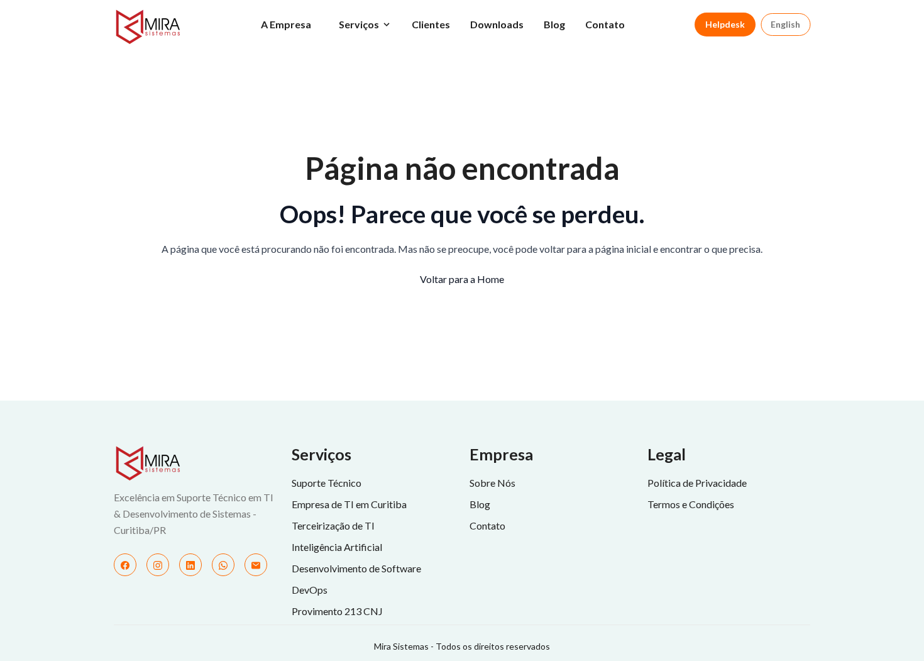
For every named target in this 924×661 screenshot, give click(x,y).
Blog (554, 24)
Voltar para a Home (462, 279)
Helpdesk (725, 24)
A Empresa (286, 24)
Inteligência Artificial (337, 547)
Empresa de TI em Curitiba (349, 504)
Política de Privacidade (697, 483)
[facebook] (125, 564)
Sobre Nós (492, 483)
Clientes (431, 24)
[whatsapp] (223, 564)
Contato (605, 24)
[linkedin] (190, 564)
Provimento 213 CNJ (337, 611)
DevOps (309, 590)
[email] (256, 564)
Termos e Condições (690, 504)
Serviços (359, 24)
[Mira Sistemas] (195, 463)
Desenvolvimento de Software (356, 568)
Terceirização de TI (333, 525)
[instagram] (157, 564)
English (785, 24)
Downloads (497, 24)
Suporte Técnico (326, 483)
